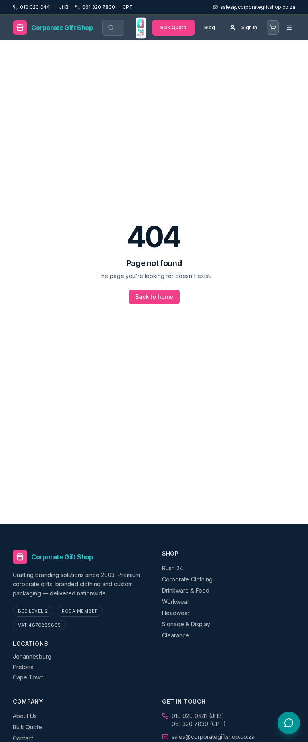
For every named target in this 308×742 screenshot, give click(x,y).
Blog (209, 27)
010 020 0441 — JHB (44, 7)
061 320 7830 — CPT (107, 7)
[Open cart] (273, 27)
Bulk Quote (173, 27)
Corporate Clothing (187, 579)
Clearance (175, 635)
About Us (25, 715)
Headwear (176, 612)
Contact (23, 738)
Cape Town (28, 677)
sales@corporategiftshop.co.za (213, 736)
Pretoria (23, 666)
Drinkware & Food (185, 590)
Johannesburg (32, 656)
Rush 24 (172, 568)
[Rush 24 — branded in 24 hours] (141, 27)
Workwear (175, 601)
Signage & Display (186, 624)
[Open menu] (289, 27)
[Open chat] (289, 723)
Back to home (154, 296)
